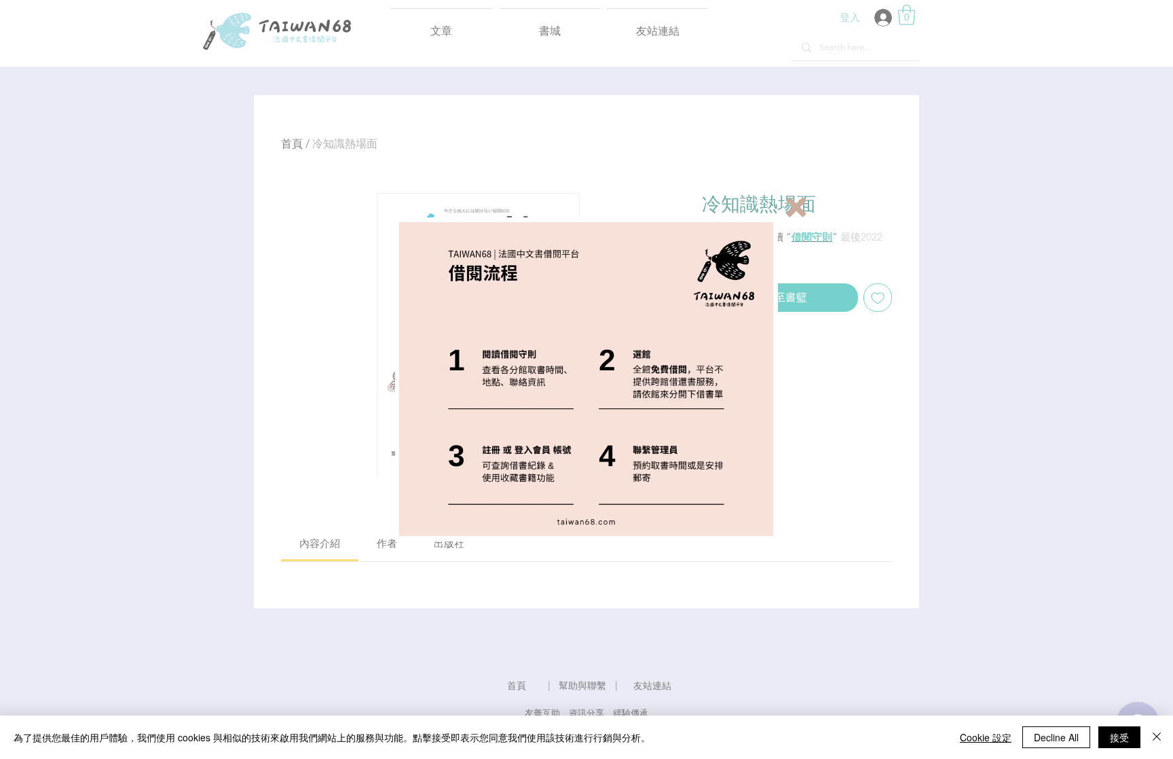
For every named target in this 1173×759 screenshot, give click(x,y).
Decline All (1056, 737)
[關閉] (1157, 737)
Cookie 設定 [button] (985, 737)
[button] (796, 207)
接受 (1119, 737)
